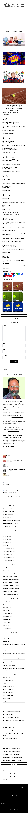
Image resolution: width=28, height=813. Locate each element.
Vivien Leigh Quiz (6, 622)
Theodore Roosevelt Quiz (8, 686)
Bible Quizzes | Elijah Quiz (8, 548)
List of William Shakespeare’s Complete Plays (12, 499)
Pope (15, 421)
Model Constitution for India (9, 435)
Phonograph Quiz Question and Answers (11, 570)
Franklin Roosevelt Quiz (8, 689)
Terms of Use (19, 795)
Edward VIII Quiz (6, 677)
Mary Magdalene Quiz (7, 533)
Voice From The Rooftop (17, 417)
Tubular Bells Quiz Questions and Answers (12, 567)
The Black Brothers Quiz (8, 514)
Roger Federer (6, 198)
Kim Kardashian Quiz (7, 628)
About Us (19, 787)
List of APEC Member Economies (10, 730)
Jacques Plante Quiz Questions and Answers (15, 469)
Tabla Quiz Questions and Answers (10, 591)
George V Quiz (6, 701)
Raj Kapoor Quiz (6, 638)
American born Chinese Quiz (9, 505)
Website (4, 355)
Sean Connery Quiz (7, 607)
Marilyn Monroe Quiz (7, 613)
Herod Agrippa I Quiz (7, 539)
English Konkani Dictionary (13, 431)
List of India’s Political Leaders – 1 (10, 724)
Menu (25, 27)
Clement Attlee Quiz (7, 683)
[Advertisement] (14, 18)
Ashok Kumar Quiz (7, 635)
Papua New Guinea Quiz (8, 704)
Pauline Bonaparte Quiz (8, 680)
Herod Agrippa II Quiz (7, 536)
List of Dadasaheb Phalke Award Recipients (12, 741)
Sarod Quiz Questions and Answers (10, 576)
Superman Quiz (6, 625)
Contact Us (24, 787)
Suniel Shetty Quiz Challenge (9, 665)
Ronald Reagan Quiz (7, 616)
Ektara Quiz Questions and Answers (10, 582)
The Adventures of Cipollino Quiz (10, 502)
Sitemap (3, 803)
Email (4, 349)
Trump (23, 421)
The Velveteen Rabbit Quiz (8, 511)
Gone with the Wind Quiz (8, 601)
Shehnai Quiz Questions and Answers (11, 579)
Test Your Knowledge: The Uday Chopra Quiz (12, 658)
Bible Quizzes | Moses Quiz (9, 560)
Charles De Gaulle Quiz (8, 692)
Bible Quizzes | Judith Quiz (8, 554)
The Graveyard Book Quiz (8, 508)
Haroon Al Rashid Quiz (8, 695)
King (13, 421)
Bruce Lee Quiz (6, 610)
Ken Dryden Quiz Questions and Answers (14, 464)
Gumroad (12, 446)
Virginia (13, 159)
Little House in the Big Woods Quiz (10, 523)
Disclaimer (14, 795)
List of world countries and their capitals (11, 717)
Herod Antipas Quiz (7, 542)
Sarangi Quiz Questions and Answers (11, 588)
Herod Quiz (5, 545)
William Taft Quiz (6, 698)
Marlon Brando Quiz (7, 604)
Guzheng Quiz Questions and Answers (11, 585)
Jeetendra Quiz (6, 641)
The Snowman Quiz (7, 517)
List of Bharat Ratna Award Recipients (11, 738)
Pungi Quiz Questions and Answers (10, 573)
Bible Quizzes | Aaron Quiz (8, 557)
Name (4, 343)
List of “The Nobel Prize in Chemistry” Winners (13, 727)
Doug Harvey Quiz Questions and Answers (15, 474)
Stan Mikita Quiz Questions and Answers (14, 455)
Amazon (7, 446)
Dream (18, 421)
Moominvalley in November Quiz (10, 526)
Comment (5, 325)
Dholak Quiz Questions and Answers (10, 594)
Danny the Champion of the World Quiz (11, 520)
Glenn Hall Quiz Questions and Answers (14, 460)
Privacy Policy (8, 795)
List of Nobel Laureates (8, 714)
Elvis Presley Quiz (7, 619)
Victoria (5, 167)
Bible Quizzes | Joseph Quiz (9, 551)
